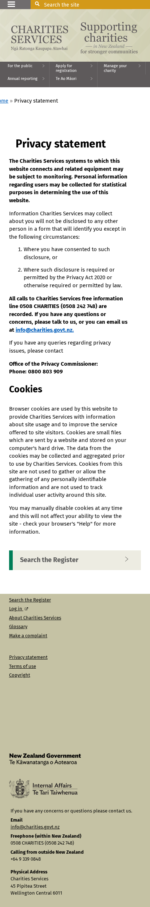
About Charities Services (35, 618)
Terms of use (22, 666)
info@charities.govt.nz (35, 827)
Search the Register (49, 560)
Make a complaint (28, 636)
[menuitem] (25, 68)
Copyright (19, 675)
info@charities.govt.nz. (45, 330)
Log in (16, 609)
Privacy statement (28, 657)
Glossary (18, 626)
